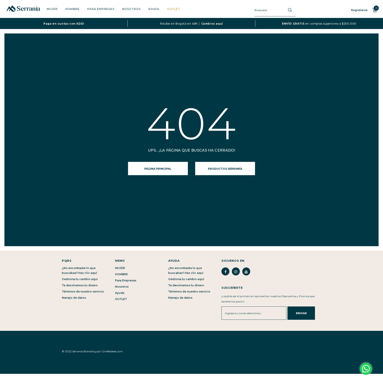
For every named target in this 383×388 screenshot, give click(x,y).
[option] (64, 23)
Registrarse (359, 10)
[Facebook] (225, 271)
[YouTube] (246, 271)
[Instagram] (236, 271)
